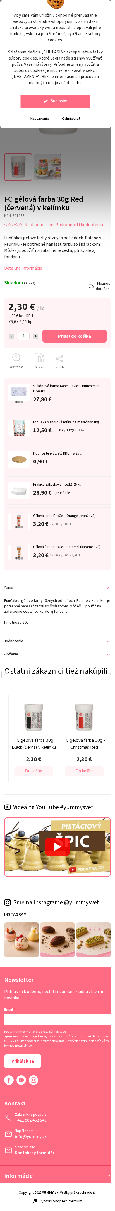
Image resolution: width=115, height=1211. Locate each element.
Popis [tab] (8, 584)
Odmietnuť (71, 118)
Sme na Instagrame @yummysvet (56, 904)
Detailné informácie (23, 265)
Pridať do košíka (72, 333)
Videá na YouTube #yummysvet (53, 811)
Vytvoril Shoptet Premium (59, 1202)
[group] (24, 744)
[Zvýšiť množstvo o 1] (35, 332)
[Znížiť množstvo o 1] (11, 332)
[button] (25, 775)
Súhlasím (59, 101)
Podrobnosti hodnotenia (79, 222)
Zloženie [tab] (11, 651)
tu (79, 83)
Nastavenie (39, 118)
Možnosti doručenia (99, 283)
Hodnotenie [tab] (13, 638)
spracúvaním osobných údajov (27, 1037)
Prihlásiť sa (22, 1062)
